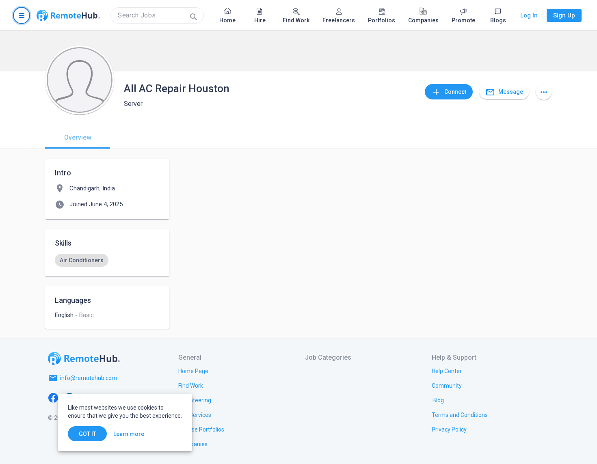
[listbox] (107, 260)
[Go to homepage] (68, 15)
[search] (157, 15)
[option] (81, 260)
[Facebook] (53, 397)
